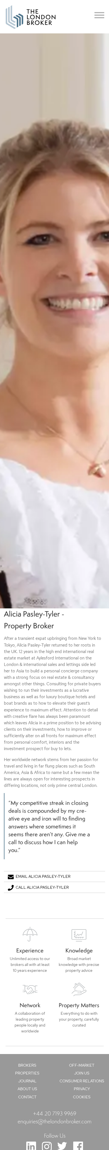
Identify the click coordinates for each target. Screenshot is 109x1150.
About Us (27, 1088)
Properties (27, 1073)
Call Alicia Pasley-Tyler (42, 887)
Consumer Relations (82, 1080)
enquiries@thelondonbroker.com (54, 1121)
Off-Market (81, 1065)
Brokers (27, 1065)
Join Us (81, 1073)
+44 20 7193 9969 (54, 1113)
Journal (27, 1080)
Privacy (82, 1088)
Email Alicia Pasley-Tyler (43, 876)
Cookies (82, 1096)
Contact (27, 1096)
